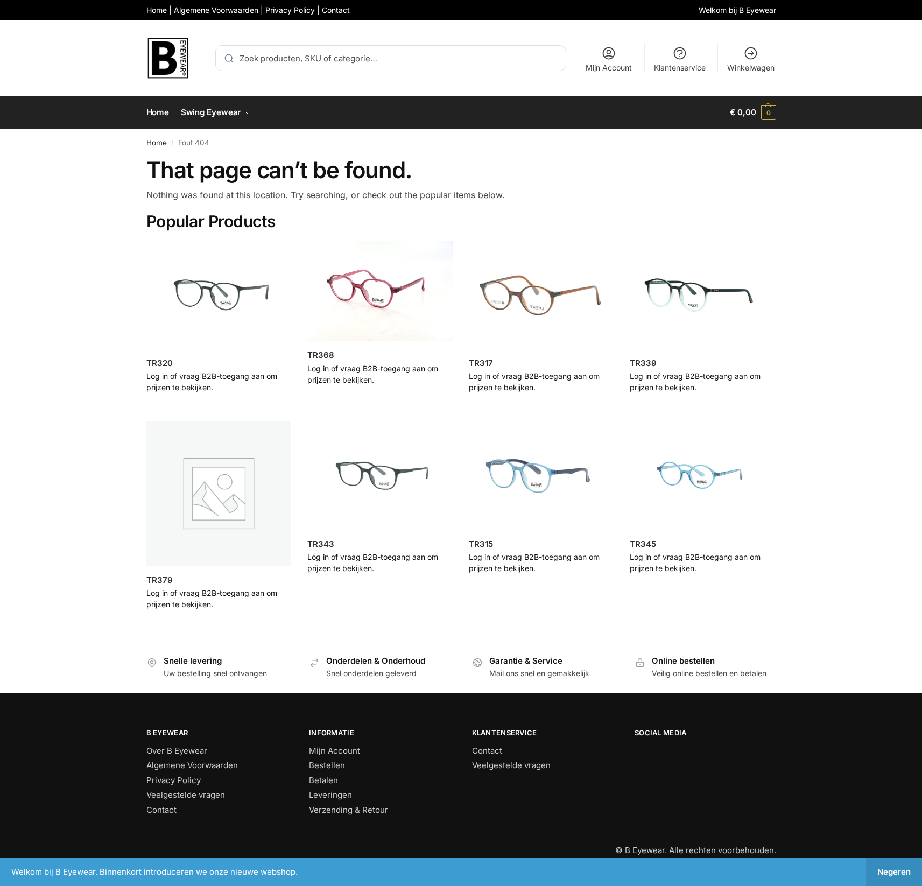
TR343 (320, 544)
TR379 (159, 580)
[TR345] (702, 475)
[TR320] (219, 295)
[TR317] (541, 295)
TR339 (643, 363)
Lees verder (219, 409)
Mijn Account (609, 67)
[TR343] (380, 475)
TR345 (643, 544)
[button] (753, 112)
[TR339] (702, 295)
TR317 (481, 363)
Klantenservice (680, 67)
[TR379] (219, 493)
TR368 (320, 355)
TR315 (481, 544)
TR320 (159, 363)
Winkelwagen (751, 67)
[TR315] (541, 475)
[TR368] (380, 291)
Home (156, 142)
